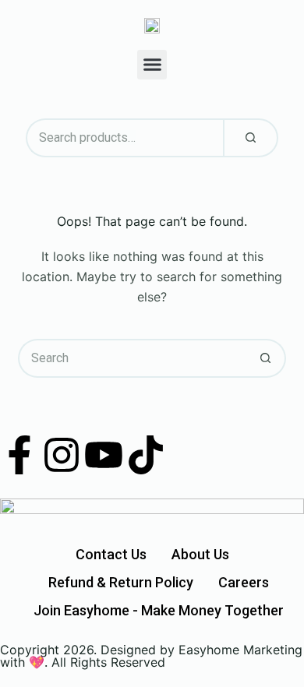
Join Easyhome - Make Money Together (159, 610)
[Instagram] (61, 454)
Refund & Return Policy (120, 582)
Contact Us (111, 554)
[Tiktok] (145, 454)
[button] (152, 64)
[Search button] (266, 358)
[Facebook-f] (19, 454)
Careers (243, 582)
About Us (200, 554)
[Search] (250, 137)
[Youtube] (103, 454)
